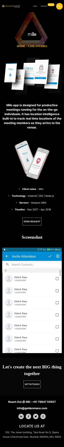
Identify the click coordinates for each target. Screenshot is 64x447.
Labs (35, 6)
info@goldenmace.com (32, 408)
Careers (47, 5)
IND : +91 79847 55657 (40, 401)
